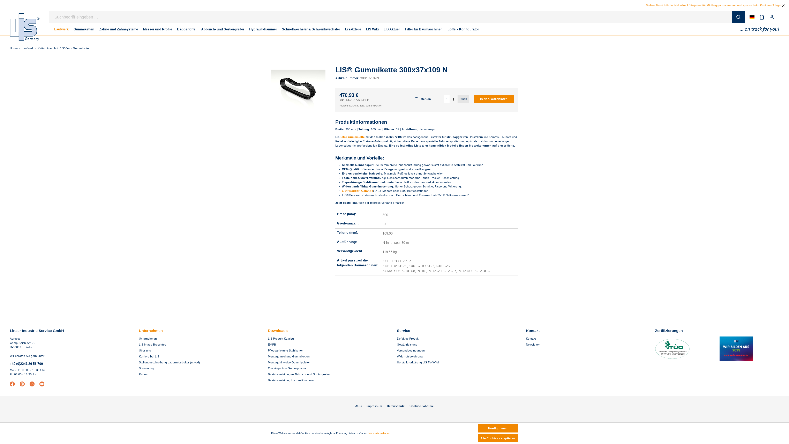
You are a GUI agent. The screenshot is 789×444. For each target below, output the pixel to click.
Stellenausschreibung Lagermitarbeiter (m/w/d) (169, 362)
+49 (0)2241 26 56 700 (26, 363)
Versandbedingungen (411, 350)
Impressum (374, 406)
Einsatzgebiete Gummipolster (287, 368)
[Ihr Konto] (772, 17)
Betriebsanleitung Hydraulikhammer (291, 380)
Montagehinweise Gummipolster (289, 362)
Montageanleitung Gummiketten (289, 356)
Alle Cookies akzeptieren (497, 438)
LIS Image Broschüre (152, 344)
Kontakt (531, 338)
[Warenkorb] (779, 17)
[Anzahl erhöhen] (453, 99)
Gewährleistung (407, 344)
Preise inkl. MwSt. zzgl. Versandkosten (360, 105)
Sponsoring (146, 368)
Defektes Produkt (408, 338)
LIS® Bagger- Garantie (357, 190)
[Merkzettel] (762, 17)
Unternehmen (151, 331)
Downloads (278, 331)
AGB (358, 406)
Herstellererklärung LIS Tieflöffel (418, 362)
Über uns (145, 350)
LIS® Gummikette (352, 137)
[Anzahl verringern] (440, 99)
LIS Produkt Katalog (281, 338)
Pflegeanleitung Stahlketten (285, 350)
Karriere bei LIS (149, 356)
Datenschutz (396, 406)
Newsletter (533, 344)
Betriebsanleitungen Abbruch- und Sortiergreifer (299, 374)
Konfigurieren (498, 428)
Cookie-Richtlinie (421, 406)
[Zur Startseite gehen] (24, 27)
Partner (144, 374)
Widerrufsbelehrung (410, 356)
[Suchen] (738, 17)
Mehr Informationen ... (380, 433)
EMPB (272, 344)
